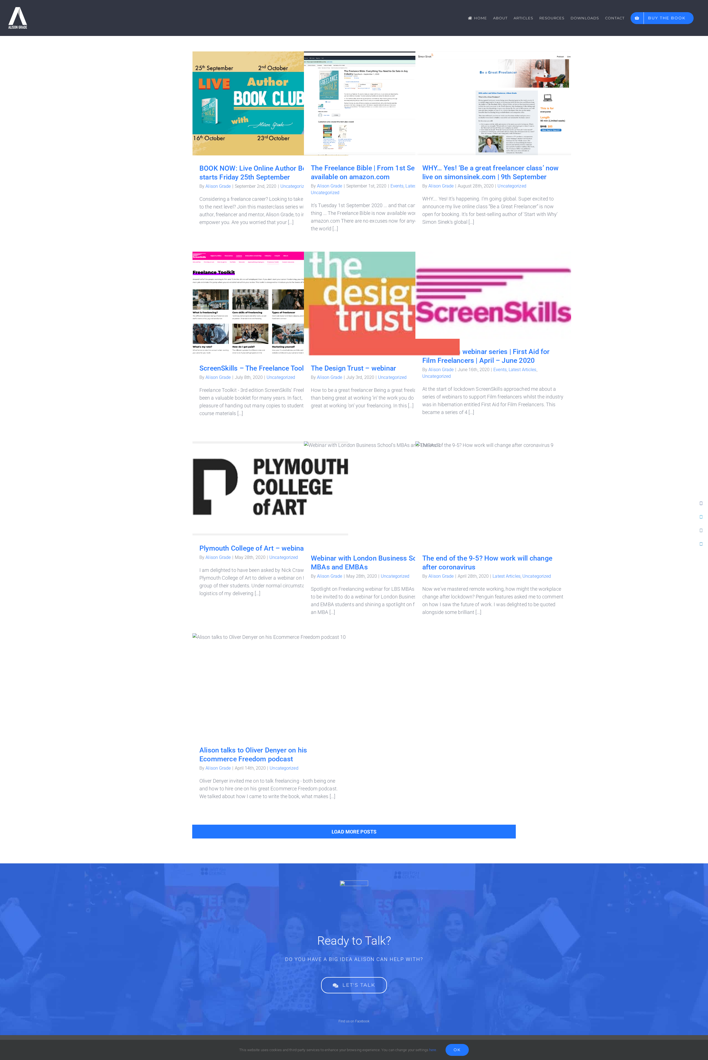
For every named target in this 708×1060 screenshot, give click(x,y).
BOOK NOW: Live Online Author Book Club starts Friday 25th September (270, 94)
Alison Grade (218, 186)
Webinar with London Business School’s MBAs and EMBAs (382, 487)
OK (457, 1049)
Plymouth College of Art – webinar (270, 483)
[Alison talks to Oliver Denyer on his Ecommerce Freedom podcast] (270, 685)
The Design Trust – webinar (382, 298)
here (432, 1050)
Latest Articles (523, 369)
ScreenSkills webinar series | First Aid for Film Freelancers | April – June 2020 (493, 286)
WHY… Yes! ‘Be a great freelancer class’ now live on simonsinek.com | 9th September (493, 94)
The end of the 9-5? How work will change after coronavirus (493, 487)
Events (397, 186)
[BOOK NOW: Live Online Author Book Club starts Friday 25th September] (270, 103)
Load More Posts (354, 832)
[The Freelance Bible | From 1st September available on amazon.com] (382, 103)
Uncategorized (294, 186)
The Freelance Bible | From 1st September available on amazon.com (382, 94)
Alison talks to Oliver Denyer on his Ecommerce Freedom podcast (270, 676)
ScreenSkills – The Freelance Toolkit (270, 298)
